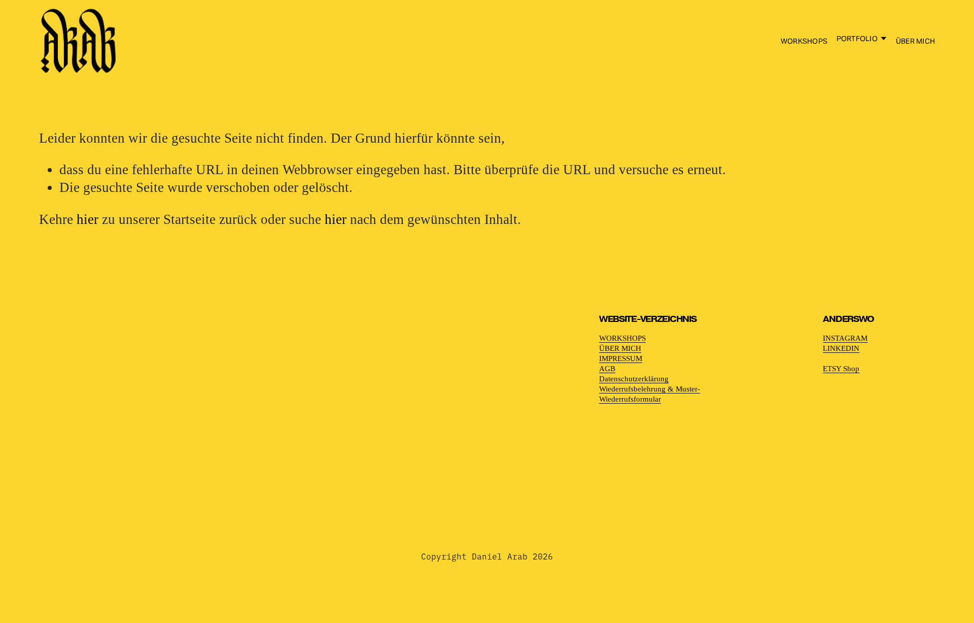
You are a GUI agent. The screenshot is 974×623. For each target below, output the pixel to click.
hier (87, 219)
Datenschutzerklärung (634, 379)
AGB (607, 369)
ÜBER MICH (915, 41)
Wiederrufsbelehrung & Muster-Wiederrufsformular (649, 394)
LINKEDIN (841, 348)
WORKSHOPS (804, 41)
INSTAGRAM (845, 338)
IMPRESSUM (620, 358)
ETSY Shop (841, 369)
